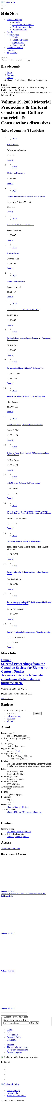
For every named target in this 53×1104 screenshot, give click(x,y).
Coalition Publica (20, 40)
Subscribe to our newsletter (15, 1020)
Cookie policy (13, 1093)
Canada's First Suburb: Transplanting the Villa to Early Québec (28, 632)
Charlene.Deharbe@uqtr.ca (19, 831)
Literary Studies (14, 807)
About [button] (10, 35)
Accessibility (12, 1035)
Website (10, 721)
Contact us (11, 1040)
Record (10, 160)
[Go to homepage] (8, 2)
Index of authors (14, 716)
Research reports (19, 29)
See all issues (7, 698)
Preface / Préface (13, 145)
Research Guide (14, 1037)
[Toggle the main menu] (2, 8)
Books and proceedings (22, 27)
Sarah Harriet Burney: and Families (25, 425)
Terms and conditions (10, 848)
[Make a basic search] (2, 5)
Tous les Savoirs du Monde (16, 281)
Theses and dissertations (23, 24)
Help (9, 1032)
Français (10, 50)
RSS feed (11, 718)
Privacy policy (13, 1090)
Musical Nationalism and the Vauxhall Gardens (23, 310)
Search (4, 57)
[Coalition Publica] (10, 1084)
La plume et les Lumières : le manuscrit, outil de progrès (26, 196)
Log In (10, 32)
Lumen (10, 77)
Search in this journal (16, 710)
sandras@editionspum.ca (18, 836)
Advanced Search (15, 47)
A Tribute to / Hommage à (16, 173)
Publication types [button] (14, 19)
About (16, 35)
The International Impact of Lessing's (25, 368)
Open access (18, 42)
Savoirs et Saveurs (13, 253)
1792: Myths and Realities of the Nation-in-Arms (23, 483)
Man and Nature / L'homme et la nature (24, 812)
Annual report (18, 45)
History (25, 807)
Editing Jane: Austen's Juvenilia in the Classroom (23, 541)
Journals (16, 22)
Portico (19, 751)
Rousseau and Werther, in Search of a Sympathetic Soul (26, 396)
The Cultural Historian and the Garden (20, 225)
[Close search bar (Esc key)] (5, 5)
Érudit (15, 37)
